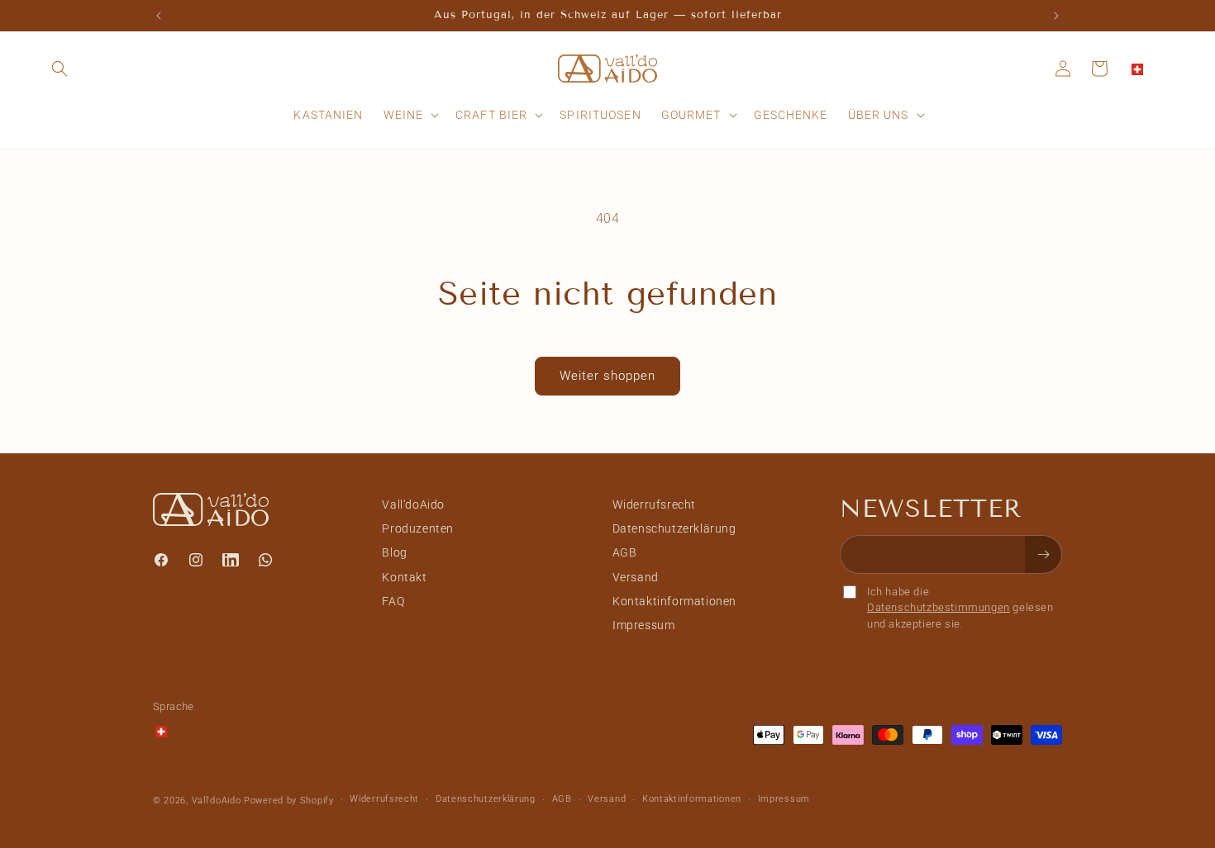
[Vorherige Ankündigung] (159, 15)
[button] (59, 68)
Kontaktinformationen (674, 601)
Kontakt (404, 577)
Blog (394, 552)
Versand (635, 577)
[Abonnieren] (1043, 554)
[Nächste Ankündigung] (1056, 15)
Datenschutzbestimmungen (938, 607)
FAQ (393, 601)
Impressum (643, 625)
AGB (624, 552)
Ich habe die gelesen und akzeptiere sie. (960, 607)
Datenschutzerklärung (674, 528)
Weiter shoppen (607, 375)
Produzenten (418, 528)
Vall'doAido (413, 504)
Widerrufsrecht (654, 504)
